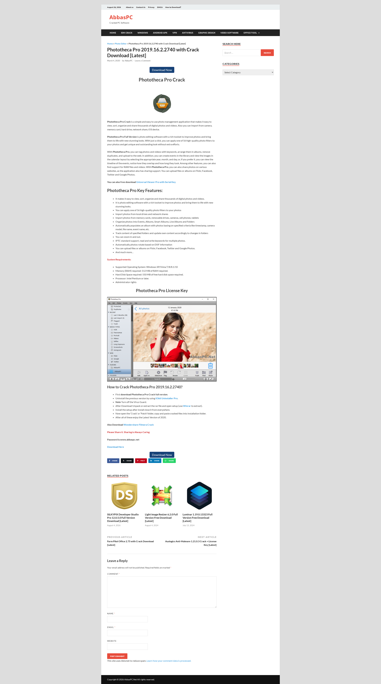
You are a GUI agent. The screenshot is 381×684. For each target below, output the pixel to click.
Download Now (162, 70)
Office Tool (250, 32)
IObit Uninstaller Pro (167, 398)
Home (113, 32)
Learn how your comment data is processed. (169, 660)
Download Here (115, 446)
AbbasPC (121, 17)
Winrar (187, 405)
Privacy (151, 7)
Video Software (229, 32)
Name (111, 613)
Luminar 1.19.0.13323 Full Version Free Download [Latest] (198, 518)
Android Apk (160, 32)
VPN (174, 32)
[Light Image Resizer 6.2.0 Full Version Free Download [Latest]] (162, 496)
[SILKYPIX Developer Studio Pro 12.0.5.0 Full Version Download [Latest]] (124, 496)
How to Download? (173, 7)
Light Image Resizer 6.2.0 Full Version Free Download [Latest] (161, 518)
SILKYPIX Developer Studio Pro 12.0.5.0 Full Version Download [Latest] (123, 518)
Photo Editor (121, 43)
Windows (143, 32)
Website (112, 641)
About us (129, 7)
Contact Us (140, 7)
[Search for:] (248, 52)
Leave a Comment (142, 60)
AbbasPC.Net (130, 679)
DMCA (160, 7)
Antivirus (187, 32)
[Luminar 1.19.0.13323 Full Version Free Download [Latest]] (200, 496)
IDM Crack (126, 32)
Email (111, 627)
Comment (113, 574)
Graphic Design (206, 32)
